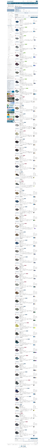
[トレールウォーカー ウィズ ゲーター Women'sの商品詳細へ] (17, 327)
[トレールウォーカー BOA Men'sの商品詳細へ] (26, 312)
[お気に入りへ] (10, 6)
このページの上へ (36, 442)
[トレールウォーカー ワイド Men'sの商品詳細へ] (17, 203)
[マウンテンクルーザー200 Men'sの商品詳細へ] (17, 236)
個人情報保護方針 (25, 444)
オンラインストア (26, 4)
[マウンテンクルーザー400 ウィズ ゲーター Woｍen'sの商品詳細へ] (17, 384)
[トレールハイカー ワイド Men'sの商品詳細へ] (17, 118)
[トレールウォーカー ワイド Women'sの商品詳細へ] (17, 168)
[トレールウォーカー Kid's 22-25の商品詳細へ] (17, 74)
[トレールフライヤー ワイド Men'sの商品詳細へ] (26, 129)
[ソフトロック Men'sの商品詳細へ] (17, 176)
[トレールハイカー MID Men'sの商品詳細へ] (17, 143)
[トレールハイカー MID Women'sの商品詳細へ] (17, 135)
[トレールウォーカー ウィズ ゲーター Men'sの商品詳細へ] (17, 335)
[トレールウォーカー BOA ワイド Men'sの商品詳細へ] (17, 319)
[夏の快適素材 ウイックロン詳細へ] (10, 91)
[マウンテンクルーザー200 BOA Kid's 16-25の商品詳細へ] (26, 95)
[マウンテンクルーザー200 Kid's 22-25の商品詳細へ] (17, 83)
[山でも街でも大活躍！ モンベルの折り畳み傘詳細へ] (10, 108)
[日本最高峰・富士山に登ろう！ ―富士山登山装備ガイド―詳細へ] (10, 110)
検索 (36, 1)
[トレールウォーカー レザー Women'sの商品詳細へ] (26, 230)
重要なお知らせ (9, 444)
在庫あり (24, 9)
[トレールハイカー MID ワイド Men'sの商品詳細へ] (26, 153)
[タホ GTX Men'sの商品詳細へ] (17, 409)
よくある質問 (12, 444)
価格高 (37, 439)
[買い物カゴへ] (10, 4)
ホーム (23, 4)
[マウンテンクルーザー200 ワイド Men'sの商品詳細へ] (26, 246)
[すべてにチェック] (19, 17)
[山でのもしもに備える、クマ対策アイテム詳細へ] (10, 98)
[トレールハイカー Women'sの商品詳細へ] (17, 101)
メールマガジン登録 (20, 444)
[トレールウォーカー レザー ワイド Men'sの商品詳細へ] (17, 261)
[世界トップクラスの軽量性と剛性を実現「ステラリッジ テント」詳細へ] (10, 94)
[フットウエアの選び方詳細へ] (10, 101)
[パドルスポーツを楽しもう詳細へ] (10, 112)
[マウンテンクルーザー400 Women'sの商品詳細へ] (26, 271)
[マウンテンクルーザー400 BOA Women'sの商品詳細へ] (17, 426)
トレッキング (32, 4)
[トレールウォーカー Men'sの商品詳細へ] (26, 196)
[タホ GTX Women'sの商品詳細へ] (26, 420)
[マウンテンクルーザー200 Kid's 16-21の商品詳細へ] (26, 68)
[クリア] (23, 17)
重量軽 (33, 439)
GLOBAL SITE (35, 444)
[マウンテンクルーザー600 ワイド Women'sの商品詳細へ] (17, 360)
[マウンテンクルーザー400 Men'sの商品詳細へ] (17, 294)
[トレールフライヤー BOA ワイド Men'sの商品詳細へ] (17, 211)
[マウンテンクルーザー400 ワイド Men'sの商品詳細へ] (26, 304)
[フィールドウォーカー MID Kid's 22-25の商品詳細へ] (26, 51)
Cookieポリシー (28, 444)
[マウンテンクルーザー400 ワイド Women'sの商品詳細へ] (17, 278)
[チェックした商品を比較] (34, 17)
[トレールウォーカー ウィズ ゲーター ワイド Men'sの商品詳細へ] (26, 345)
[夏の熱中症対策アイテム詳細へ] (10, 105)
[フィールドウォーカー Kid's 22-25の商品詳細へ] (17, 40)
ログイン (24, 1)
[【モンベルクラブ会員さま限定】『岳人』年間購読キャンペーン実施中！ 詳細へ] (10, 96)
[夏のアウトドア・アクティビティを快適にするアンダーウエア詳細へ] (10, 103)
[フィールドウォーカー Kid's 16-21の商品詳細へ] (17, 23)
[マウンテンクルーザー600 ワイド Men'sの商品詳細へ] (17, 376)
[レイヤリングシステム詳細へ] (10, 114)
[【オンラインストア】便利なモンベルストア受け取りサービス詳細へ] (10, 121)
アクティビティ (29, 4)
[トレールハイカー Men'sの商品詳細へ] (26, 112)
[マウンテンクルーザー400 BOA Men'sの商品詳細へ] (17, 434)
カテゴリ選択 (28, 1)
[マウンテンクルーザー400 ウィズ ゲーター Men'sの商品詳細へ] (26, 394)
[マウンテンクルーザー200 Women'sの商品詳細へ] (26, 221)
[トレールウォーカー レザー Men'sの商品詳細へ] (26, 255)
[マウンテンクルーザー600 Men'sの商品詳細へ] (17, 368)
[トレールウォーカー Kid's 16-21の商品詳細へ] (17, 57)
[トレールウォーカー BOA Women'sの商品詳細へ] (17, 286)
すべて (21, 9)
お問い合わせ (16, 444)
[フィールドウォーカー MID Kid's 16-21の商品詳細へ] (26, 34)
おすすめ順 (31, 439)
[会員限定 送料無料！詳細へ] (10, 119)
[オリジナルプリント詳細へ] (10, 117)
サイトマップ (32, 444)
